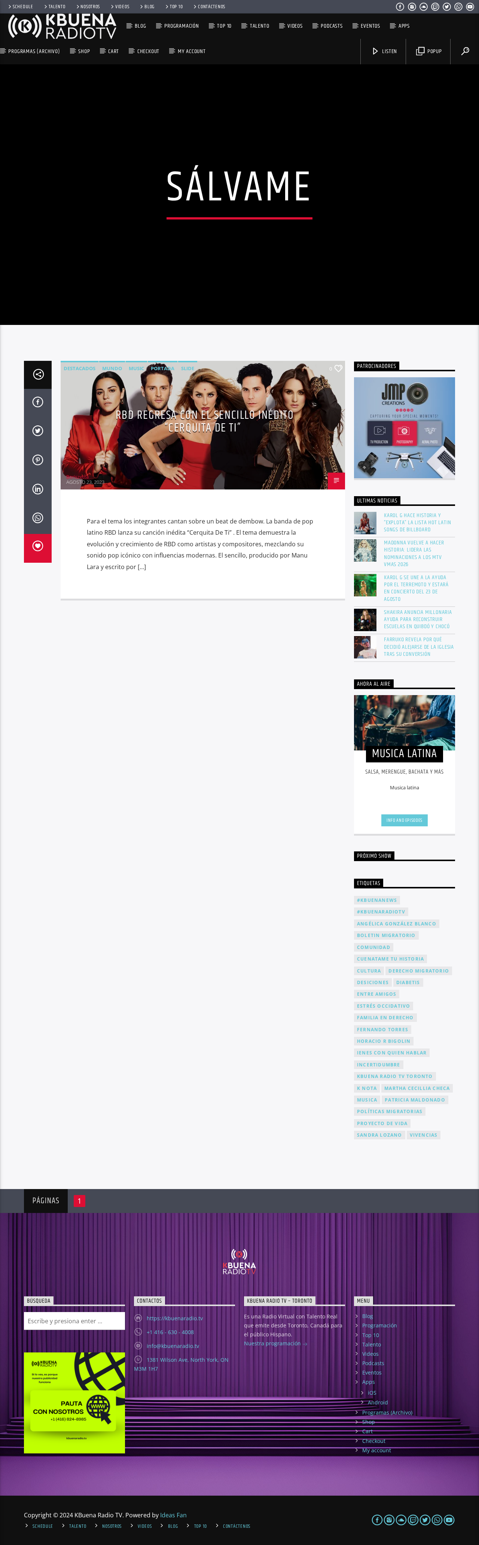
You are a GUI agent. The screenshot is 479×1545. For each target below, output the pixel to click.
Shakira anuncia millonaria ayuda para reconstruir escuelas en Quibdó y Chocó (418, 619)
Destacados (79, 368)
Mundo (112, 368)
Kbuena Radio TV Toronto (395, 1076)
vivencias (424, 1135)
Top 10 (176, 7)
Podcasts (331, 26)
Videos (122, 7)
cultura (369, 971)
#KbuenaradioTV (381, 912)
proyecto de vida (382, 1123)
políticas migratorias (389, 1111)
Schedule (23, 7)
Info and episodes (404, 820)
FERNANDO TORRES (382, 1029)
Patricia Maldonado (415, 1100)
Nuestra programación (273, 1343)
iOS (372, 1392)
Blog (149, 7)
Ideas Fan (173, 1515)
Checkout (148, 51)
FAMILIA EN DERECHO (385, 1017)
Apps (404, 26)
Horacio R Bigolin (384, 1041)
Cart (113, 51)
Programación (181, 26)
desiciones (373, 982)
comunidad (373, 947)
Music (136, 368)
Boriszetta (77, 476)
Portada (162, 368)
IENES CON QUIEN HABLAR (392, 1053)
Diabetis (408, 982)
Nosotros (90, 7)
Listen (389, 51)
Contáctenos (211, 7)
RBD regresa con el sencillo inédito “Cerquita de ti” (205, 421)
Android (378, 1402)
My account (192, 51)
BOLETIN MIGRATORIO (386, 935)
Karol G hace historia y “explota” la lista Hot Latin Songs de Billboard (417, 523)
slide (187, 368)
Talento (57, 7)
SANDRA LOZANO (379, 1135)
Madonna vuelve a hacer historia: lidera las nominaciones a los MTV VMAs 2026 (414, 553)
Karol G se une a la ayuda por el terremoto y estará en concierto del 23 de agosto (416, 588)
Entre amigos (376, 994)
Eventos (370, 26)
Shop (84, 51)
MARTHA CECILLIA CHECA (417, 1088)
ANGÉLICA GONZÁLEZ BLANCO (396, 924)
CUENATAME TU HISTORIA (390, 959)
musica (367, 1100)
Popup (434, 51)
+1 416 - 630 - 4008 (170, 1332)
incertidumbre (378, 1065)
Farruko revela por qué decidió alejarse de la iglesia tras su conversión (419, 647)
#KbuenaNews (377, 900)
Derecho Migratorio (418, 971)
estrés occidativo (383, 1006)
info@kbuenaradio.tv (173, 1345)
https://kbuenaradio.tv (175, 1318)
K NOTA (367, 1088)
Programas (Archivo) (34, 51)
